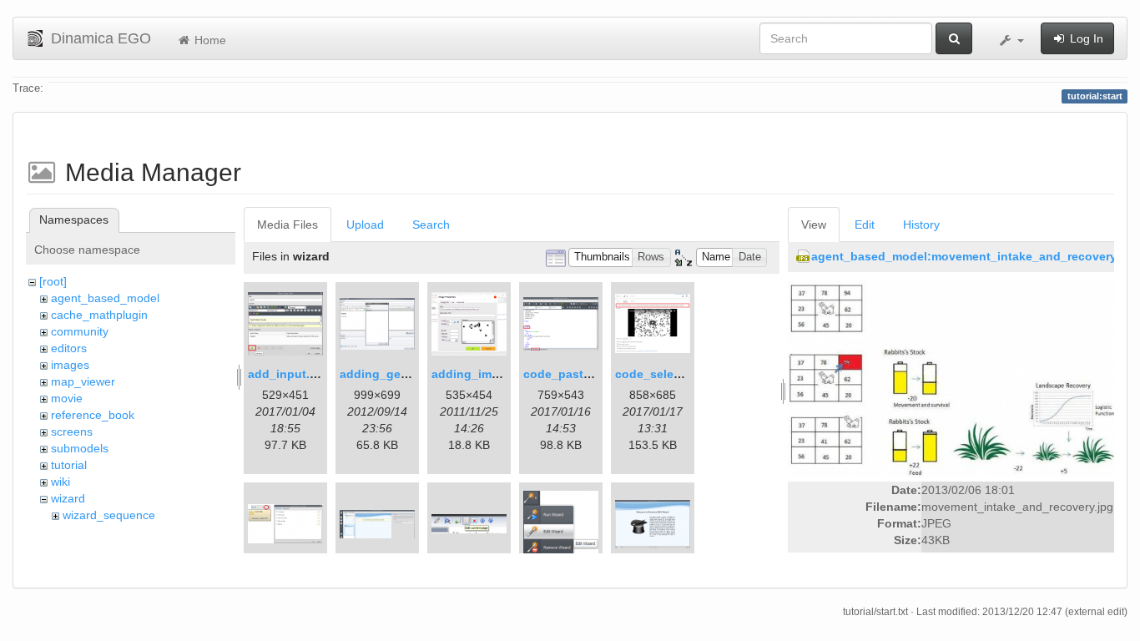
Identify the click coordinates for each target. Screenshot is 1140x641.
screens (72, 431)
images (70, 364)
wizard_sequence (109, 515)
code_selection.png (672, 374)
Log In (1085, 38)
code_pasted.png (573, 374)
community (79, 331)
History (921, 224)
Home (208, 40)
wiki (60, 481)
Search (431, 224)
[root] (53, 281)
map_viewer (83, 381)
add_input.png (290, 374)
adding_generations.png (410, 374)
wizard (68, 498)
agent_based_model (105, 298)
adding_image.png (484, 374)
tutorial (69, 465)
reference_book (92, 414)
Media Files (287, 224)
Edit (865, 224)
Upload (365, 224)
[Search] (954, 38)
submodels (79, 448)
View (813, 224)
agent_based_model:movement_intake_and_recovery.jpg (974, 256)
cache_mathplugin (99, 314)
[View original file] (951, 378)
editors (69, 348)
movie (67, 398)
